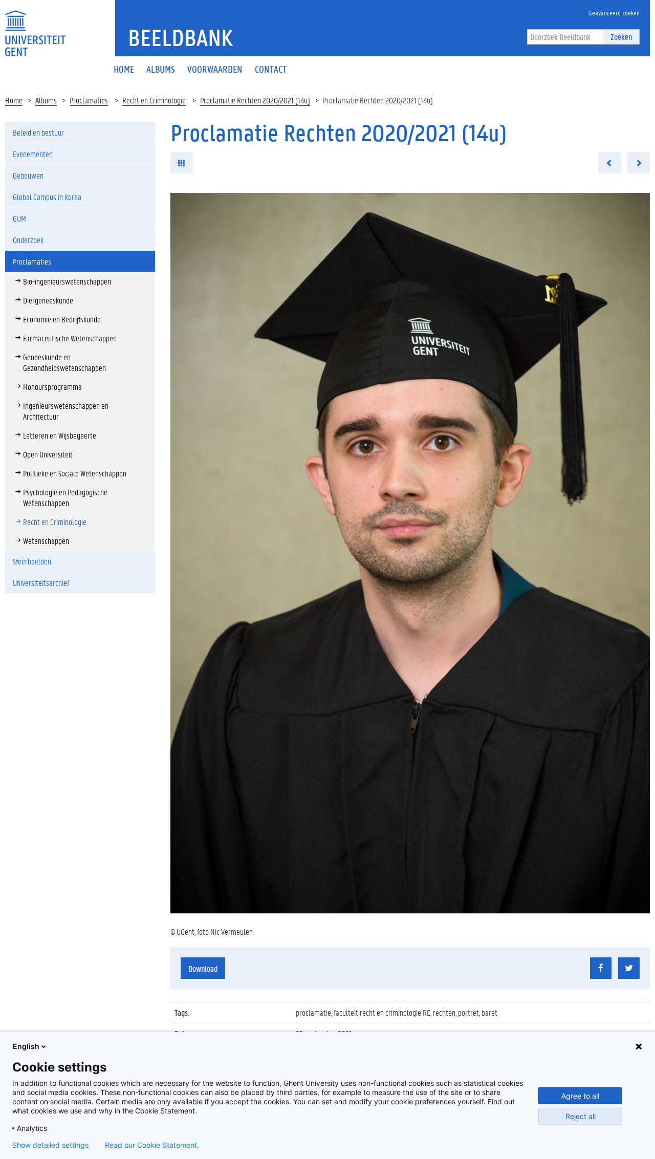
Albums (46, 100)
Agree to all (580, 1095)
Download (202, 968)
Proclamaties (89, 100)
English (26, 1046)
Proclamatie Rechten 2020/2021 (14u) (255, 100)
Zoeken (621, 36)
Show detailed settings (50, 1145)
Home (14, 100)
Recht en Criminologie (154, 100)
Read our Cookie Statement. (152, 1145)
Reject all (580, 1116)
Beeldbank (180, 37)
